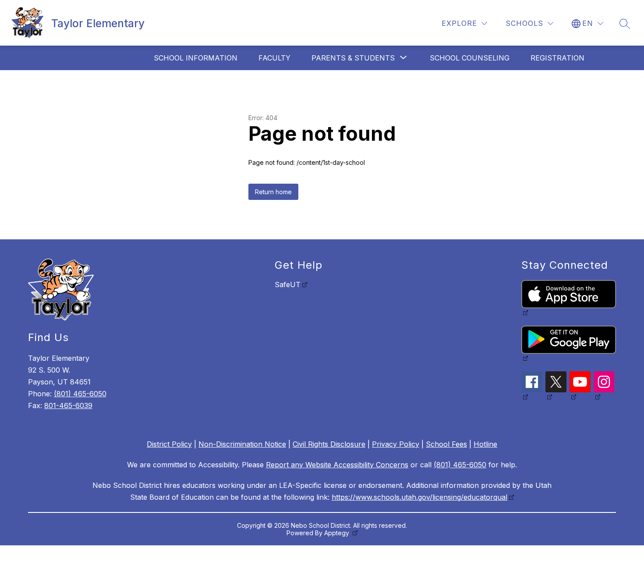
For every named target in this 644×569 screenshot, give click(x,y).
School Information (195, 57)
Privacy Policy (395, 444)
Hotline (485, 444)
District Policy (169, 444)
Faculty (274, 57)
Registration (557, 57)
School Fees (446, 444)
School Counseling (470, 57)
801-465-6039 (68, 405)
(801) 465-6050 (80, 393)
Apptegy (337, 533)
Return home (273, 192)
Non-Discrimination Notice (242, 444)
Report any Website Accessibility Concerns (337, 464)
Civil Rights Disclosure (329, 444)
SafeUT (288, 284)
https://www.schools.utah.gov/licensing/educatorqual (419, 497)
